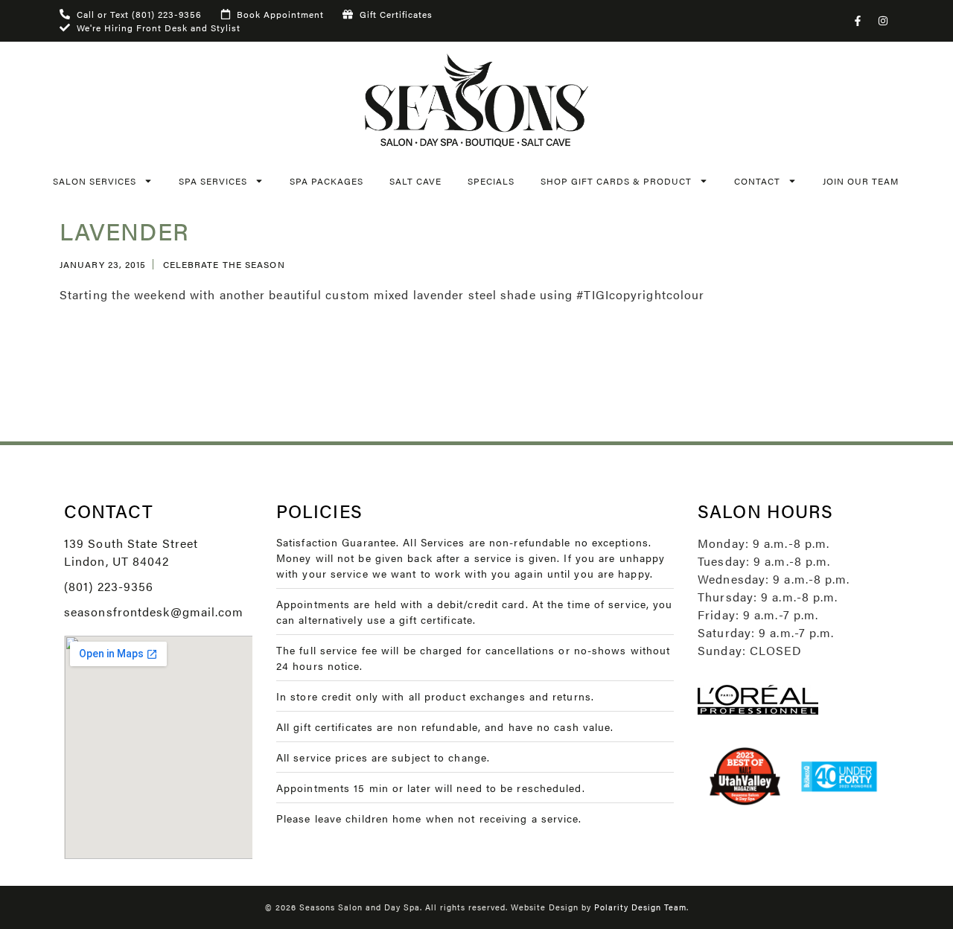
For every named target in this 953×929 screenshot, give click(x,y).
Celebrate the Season (224, 264)
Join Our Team (861, 181)
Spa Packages (326, 181)
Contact (757, 181)
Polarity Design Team (640, 907)
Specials (491, 181)
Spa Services (213, 181)
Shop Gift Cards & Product (616, 181)
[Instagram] (883, 20)
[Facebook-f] (857, 20)
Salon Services (94, 181)
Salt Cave (415, 181)
